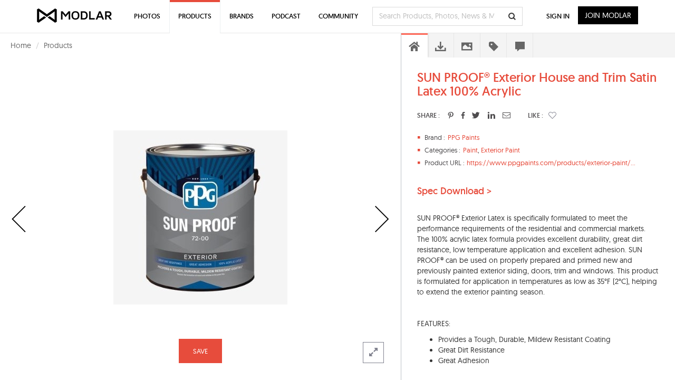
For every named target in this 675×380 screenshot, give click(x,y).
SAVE (200, 351)
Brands (241, 16)
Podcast (286, 16)
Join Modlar (608, 15)
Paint (470, 150)
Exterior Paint (500, 150)
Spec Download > (454, 191)
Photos (147, 16)
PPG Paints (463, 137)
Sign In (558, 16)
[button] (552, 115)
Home (21, 45)
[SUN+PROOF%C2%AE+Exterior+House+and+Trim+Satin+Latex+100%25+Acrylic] (451, 115)
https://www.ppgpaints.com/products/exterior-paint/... (551, 162)
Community (338, 16)
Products (58, 45)
